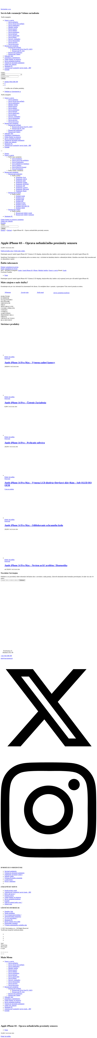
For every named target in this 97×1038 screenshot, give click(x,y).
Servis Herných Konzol (19, 167)
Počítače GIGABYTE (22, 206)
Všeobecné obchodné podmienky (15, 63)
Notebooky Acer (21, 177)
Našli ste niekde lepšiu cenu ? (13, 902)
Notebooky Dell (21, 181)
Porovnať (7, 358)
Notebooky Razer (21, 191)
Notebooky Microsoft (22, 189)
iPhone (35, 270)
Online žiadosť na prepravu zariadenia (12, 219)
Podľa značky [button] (16, 175)
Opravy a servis (9, 155)
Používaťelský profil (11, 890)
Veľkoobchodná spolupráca (13, 916)
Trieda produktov (10, 913)
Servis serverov (13, 42)
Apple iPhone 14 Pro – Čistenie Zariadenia (25, 402)
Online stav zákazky (11, 64)
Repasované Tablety (14, 54)
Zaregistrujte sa (16, 91)
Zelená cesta (8, 904)
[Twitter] (48, 755)
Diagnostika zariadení (11, 923)
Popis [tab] (6, 275)
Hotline (7, 82)
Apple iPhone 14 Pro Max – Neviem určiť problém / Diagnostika (36, 565)
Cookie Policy (9, 880)
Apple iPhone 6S (27, 270)
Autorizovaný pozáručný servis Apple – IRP (18, 68)
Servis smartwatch (13, 35)
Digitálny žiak (9, 911)
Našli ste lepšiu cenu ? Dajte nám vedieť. (13, 251)
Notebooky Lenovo (22, 187)
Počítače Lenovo (21, 204)
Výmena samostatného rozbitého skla (16, 925)
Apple (20, 270)
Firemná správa (9, 895)
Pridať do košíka (6, 1036)
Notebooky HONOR (22, 184)
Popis (6, 1030)
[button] (9, 357)
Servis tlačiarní (12, 34)
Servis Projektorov (17, 169)
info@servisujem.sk (7, 658)
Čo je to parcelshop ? (11, 918)
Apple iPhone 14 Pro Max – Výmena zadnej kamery (30, 362)
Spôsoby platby (9, 876)
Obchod (9, 230)
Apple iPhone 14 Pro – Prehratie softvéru (25, 442)
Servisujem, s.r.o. (6, 9)
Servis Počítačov (17, 158)
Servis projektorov (13, 32)
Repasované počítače (14, 192)
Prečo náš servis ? (10, 894)
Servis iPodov (12, 37)
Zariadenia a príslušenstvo (12, 57)
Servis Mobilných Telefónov (20, 164)
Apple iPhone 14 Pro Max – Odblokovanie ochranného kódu (34, 525)
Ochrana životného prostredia (13, 878)
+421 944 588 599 (6, 656)
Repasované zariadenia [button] (11, 46)
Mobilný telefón (13, 27)
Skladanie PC (9, 66)
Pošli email (40, 292)
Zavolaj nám (25, 292)
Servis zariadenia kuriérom (12, 61)
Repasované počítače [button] (14, 47)
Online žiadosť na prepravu (13, 59)
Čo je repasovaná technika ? (13, 915)
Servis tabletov (12, 30)
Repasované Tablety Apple (24, 213)
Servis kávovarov (13, 44)
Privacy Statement (10, 881)
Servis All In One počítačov (20, 160)
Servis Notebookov (18, 162)
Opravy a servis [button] (9, 20)
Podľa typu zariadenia (15, 157)
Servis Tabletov (16, 165)
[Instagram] (48, 864)
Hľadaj (3, 78)
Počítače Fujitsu (20, 203)
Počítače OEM (20, 208)
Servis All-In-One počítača (16, 24)
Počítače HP (19, 201)
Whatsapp (7, 292)
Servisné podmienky (11, 871)
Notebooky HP (20, 186)
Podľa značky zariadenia (15, 170)
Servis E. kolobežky (14, 39)
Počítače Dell (20, 199)
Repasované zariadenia (11, 172)
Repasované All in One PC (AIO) (22, 49)
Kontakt (7, 69)
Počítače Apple (20, 196)
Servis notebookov (14, 25)
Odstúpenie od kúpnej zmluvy (14, 874)
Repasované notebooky (15, 52)
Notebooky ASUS (21, 179)
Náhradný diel (9, 56)
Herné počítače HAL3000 (12, 921)
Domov (7, 153)
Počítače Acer (20, 198)
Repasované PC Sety (18, 51)
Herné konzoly (12, 29)
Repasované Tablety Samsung (25, 214)
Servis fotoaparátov (14, 40)
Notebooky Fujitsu (21, 182)
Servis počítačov (13, 22)
